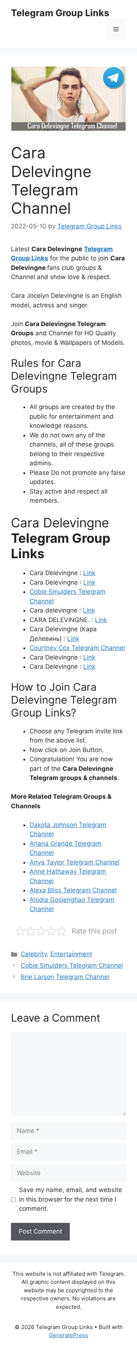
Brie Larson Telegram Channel (65, 977)
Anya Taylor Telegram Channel (74, 862)
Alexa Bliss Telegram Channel (73, 890)
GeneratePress (68, 1335)
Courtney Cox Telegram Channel (77, 647)
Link (89, 573)
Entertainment (71, 954)
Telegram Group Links (60, 12)
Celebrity (34, 954)
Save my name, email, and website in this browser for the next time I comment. (70, 1199)
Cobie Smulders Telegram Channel (72, 965)
